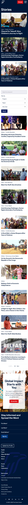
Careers (3, 475)
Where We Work (5, 454)
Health (3, 450)
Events (3, 464)
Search (4, 111)
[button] (25, 2)
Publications (4, 468)
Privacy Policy (4, 489)
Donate (20, 2)
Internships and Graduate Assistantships (11, 477)
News (2, 466)
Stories (3, 456)
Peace (2, 452)
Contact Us (4, 494)
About (2, 458)
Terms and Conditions (6, 491)
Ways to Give (4, 480)
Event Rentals (4, 485)
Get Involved (4, 473)
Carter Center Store (6, 487)
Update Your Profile (8, 446)
